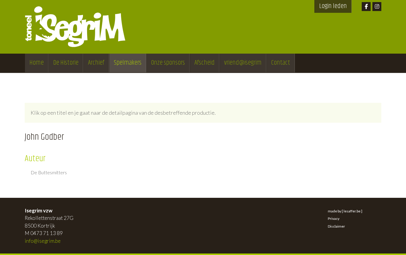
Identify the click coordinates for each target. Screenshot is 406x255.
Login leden (333, 6)
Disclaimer (336, 226)
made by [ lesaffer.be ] (345, 211)
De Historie (65, 63)
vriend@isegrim (243, 63)
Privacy (333, 218)
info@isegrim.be (43, 241)
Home (36, 63)
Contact (280, 63)
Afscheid (204, 63)
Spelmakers (127, 63)
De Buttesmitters (49, 172)
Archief (96, 63)
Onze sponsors (168, 63)
